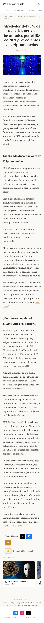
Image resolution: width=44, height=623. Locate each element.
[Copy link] (8, 542)
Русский (34, 605)
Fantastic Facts (16, 618)
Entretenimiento (19, 11)
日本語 (12, 603)
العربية (12, 605)
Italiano (17, 605)
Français (19, 603)
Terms (30, 618)
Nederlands (26, 605)
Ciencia (7, 11)
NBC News (17, 525)
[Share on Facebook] (29, 536)
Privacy (36, 618)
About (25, 618)
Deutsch (26, 603)
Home (5, 16)
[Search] (39, 4)
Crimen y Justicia (15, 16)
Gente (40, 11)
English (5, 603)
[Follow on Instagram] (22, 613)
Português (34, 603)
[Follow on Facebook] (15, 613)
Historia (31, 11)
